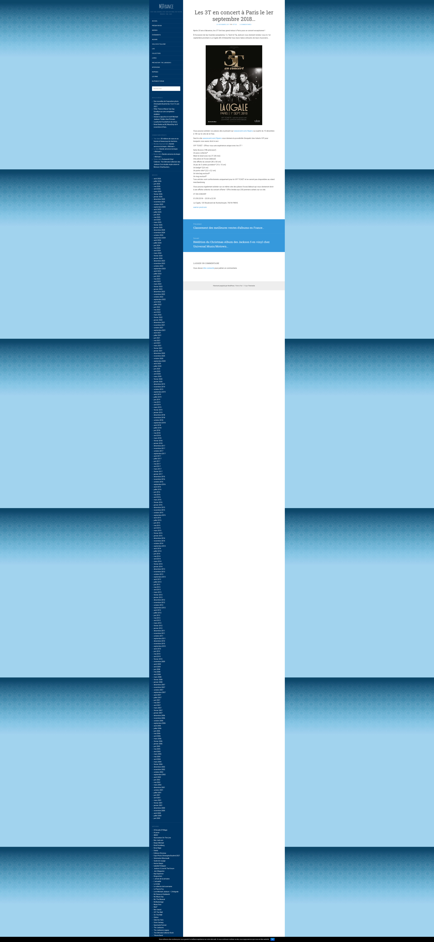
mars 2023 (157, 284)
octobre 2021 (158, 328)
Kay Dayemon (159, 874)
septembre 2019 (160, 392)
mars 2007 (157, 708)
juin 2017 (157, 461)
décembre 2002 (159, 767)
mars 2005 (157, 754)
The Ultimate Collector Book (164, 933)
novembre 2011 (159, 633)
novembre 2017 (159, 448)
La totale (157, 884)
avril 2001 (157, 798)
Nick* (155, 907)
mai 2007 (157, 703)
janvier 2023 (158, 289)
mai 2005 (157, 749)
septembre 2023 (160, 269)
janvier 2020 (158, 382)
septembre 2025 (160, 207)
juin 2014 (157, 554)
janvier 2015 (158, 536)
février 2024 (158, 256)
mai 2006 (157, 733)
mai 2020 (157, 371)
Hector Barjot (158, 863)
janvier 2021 (158, 351)
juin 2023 (157, 276)
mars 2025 (157, 222)
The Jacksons (159, 927)
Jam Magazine (159, 871)
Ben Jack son (158, 840)
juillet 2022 (157, 304)
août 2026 (157, 179)
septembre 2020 (160, 361)
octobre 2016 (158, 482)
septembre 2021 (160, 330)
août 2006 (157, 726)
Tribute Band (158, 935)
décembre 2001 (159, 787)
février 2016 (158, 502)
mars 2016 (157, 500)
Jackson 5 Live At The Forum (164, 868)
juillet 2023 (157, 274)
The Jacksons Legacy (161, 930)
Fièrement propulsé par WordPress (224, 286)
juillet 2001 (157, 793)
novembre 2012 (159, 602)
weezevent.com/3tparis (243, 131)
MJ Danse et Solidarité (162, 894)
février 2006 (158, 741)
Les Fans (155, 76)
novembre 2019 (159, 387)
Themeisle (251, 286)
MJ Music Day (159, 897)
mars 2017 (157, 469)
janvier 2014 (158, 566)
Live (153, 49)
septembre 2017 (160, 453)
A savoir (156, 832)
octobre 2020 (158, 358)
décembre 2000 (159, 808)
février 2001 (158, 803)
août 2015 (157, 518)
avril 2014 (157, 559)
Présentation (157, 25)
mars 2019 (157, 407)
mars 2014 (157, 561)
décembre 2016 (159, 476)
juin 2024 (157, 245)
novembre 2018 (159, 417)
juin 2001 (157, 795)
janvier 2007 (158, 713)
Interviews (156, 67)
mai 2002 (157, 782)
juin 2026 (157, 184)
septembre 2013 (160, 577)
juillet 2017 (157, 459)
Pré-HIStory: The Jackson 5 (161, 62)
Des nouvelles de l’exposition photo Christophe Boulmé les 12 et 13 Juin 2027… (166, 103)
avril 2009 (157, 667)
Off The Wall (158, 912)
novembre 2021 (159, 325)
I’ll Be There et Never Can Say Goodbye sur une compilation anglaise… (164, 111)
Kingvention (158, 876)
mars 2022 (157, 315)
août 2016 (157, 487)
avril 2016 (157, 497)
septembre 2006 (160, 723)
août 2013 (157, 579)
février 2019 (158, 410)
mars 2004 (157, 762)
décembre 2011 (159, 631)
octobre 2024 (158, 235)
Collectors (156, 53)
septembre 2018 (160, 423)
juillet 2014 (157, 551)
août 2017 (157, 456)
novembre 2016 (159, 479)
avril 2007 (157, 705)
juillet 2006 (157, 728)
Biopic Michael (159, 843)
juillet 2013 (157, 582)
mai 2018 (157, 433)
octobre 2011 (158, 636)
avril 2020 (157, 374)
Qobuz (156, 917)
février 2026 (158, 194)
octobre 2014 (158, 543)
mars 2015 (157, 530)
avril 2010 (157, 656)
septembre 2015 (160, 515)
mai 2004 (157, 757)
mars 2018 (157, 438)
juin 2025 (157, 215)
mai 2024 (157, 248)
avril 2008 (157, 674)
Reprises (155, 72)
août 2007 (157, 695)
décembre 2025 (159, 199)
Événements (156, 35)
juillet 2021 (157, 335)
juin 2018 (157, 430)
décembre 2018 (159, 415)
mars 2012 (157, 623)
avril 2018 (157, 435)
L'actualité (157, 881)
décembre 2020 (159, 353)
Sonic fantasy (159, 922)
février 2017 (158, 471)
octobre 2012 (158, 605)
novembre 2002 (159, 769)
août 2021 (157, 333)
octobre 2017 (158, 451)
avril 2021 (157, 343)
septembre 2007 (160, 692)
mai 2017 (157, 464)
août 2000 (157, 813)
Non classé (157, 909)
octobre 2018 (158, 420)
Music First (157, 904)
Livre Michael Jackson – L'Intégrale (166, 892)
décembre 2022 (159, 292)
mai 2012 (157, 618)
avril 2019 (157, 405)
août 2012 (157, 610)
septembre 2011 (160, 638)
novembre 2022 (159, 294)
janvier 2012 (158, 628)
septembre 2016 (160, 484)
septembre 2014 (160, 546)
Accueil (154, 21)
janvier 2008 (158, 682)
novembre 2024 (159, 232)
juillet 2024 (157, 243)
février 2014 (158, 564)
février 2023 (158, 286)
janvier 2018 (158, 443)
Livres (154, 58)
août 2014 (157, 548)
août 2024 (157, 240)
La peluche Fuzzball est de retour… (166, 122)
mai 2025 (157, 217)
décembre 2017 (159, 446)
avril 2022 (157, 312)
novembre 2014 (159, 541)
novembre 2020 (159, 356)
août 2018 (157, 425)
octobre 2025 (158, 204)
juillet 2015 (157, 520)
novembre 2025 (159, 202)
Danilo (156, 850)
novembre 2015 (159, 510)
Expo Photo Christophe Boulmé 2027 (167, 856)
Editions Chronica (160, 853)
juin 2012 (157, 615)
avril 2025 (157, 220)
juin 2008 (157, 669)
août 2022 (157, 302)
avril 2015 (157, 528)
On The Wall (158, 915)
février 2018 (158, 441)
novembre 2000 (159, 810)
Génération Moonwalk (161, 858)
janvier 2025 (158, 227)
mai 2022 (157, 310)
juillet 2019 (157, 397)
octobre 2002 (158, 772)
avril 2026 (157, 189)
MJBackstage (159, 902)
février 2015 (158, 533)
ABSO (156, 835)
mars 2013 (157, 592)
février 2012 (158, 626)
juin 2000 (157, 818)
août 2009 (157, 664)
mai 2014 (157, 556)
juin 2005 (157, 746)
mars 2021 (157, 346)
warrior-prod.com (200, 207)
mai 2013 (157, 587)
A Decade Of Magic (160, 830)
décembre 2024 (159, 230)
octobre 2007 (158, 690)
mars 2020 (157, 376)
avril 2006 (157, 736)
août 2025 (157, 209)
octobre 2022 (158, 297)
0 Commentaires (245, 24)
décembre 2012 (159, 600)
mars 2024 (157, 253)
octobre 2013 (158, 574)
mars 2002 (157, 785)
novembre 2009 (159, 661)
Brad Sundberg (159, 845)
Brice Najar (157, 848)
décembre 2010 (159, 641)
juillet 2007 (157, 697)
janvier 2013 (158, 597)
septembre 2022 (160, 299)
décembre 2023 (159, 261)
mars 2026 (157, 191)
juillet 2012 (157, 613)
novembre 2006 (159, 718)
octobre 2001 (158, 790)
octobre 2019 (158, 389)
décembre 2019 (159, 384)
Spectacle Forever (160, 925)
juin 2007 (157, 700)
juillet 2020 (157, 366)
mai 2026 (157, 186)
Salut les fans (158, 920)
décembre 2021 (159, 322)
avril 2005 (157, 751)
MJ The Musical (159, 899)
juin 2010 (157, 651)
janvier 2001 (158, 805)
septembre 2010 (160, 646)
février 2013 (158, 595)
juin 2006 (157, 731)
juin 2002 (157, 780)
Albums (154, 39)
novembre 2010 (159, 643)
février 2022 (158, 317)
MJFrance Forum (158, 81)
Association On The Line (162, 838)
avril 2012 (157, 620)
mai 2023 (157, 279)
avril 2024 (157, 250)
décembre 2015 (159, 507)
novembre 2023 (159, 263)
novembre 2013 (159, 572)
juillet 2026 (157, 181)
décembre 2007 (159, 685)
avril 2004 (157, 759)
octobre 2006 (158, 721)
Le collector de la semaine (163, 886)
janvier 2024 (158, 258)
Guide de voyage (159, 861)
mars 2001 (157, 800)
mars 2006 (157, 739)
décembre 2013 (159, 569)
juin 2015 (157, 523)
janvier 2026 (158, 197)
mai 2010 (157, 654)
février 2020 (158, 379)
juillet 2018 (157, 428)
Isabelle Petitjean (160, 866)
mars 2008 (157, 677)
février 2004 (158, 764)
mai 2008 (157, 672)
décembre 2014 (159, 538)
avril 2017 (157, 466)
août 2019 (157, 394)
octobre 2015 (158, 513)
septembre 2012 (160, 608)
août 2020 (157, 363)
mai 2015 (157, 525)
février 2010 (158, 659)
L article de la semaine (162, 879)
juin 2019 (157, 399)
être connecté (208, 268)
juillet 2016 (157, 489)
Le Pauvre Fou (159, 889)
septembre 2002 (160, 774)
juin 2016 (157, 492)
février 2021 (158, 348)
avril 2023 (157, 281)
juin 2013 (157, 584)
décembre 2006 (159, 715)
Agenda (154, 30)
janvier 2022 (158, 320)
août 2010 (157, 649)
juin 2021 (157, 338)
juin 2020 (157, 369)
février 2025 (158, 225)
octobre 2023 (158, 266)
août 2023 (157, 271)
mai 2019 (157, 402)
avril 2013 (157, 590)
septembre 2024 (160, 238)
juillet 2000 (157, 816)
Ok (272, 939)
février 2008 (158, 680)
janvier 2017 (158, 474)
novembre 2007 (159, 687)
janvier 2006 (158, 744)
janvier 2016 (158, 505)
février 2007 (158, 710)
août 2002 (157, 777)
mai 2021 (157, 340)
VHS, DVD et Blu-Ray (159, 44)
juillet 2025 (157, 212)
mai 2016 (157, 495)
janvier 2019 (158, 412)
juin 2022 (157, 307)
